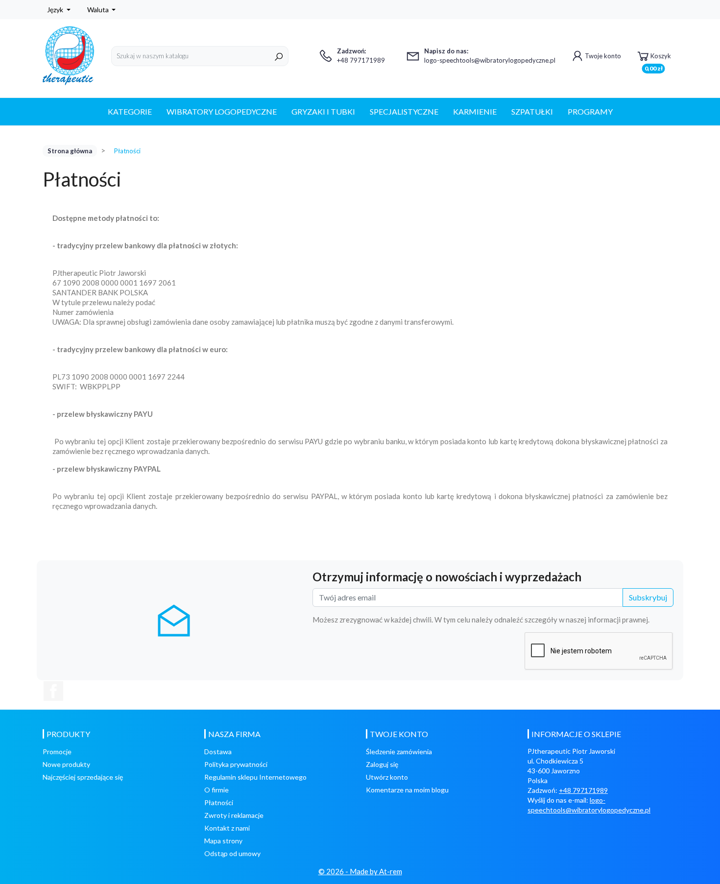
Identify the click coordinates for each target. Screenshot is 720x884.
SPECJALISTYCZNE (404, 111)
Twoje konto (603, 56)
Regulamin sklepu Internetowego (255, 777)
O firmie (216, 790)
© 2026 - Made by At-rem (360, 871)
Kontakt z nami (227, 828)
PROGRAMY (590, 111)
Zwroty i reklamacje (234, 815)
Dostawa (218, 751)
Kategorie (130, 111)
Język (56, 9)
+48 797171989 (583, 790)
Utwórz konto (387, 777)
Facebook (53, 691)
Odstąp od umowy (232, 853)
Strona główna (70, 151)
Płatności (218, 802)
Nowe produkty (66, 764)
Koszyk (658, 59)
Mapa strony (223, 840)
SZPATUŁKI (532, 111)
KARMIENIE (475, 111)
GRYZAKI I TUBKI (323, 111)
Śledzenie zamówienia (399, 751)
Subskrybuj (648, 597)
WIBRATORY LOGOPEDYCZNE (222, 111)
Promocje (57, 751)
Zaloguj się (382, 764)
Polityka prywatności (235, 764)
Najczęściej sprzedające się (83, 777)
